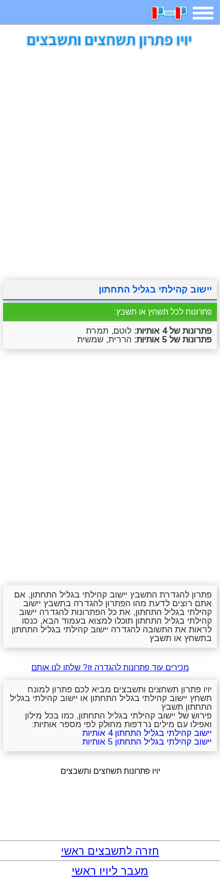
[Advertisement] (110, 161)
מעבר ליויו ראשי (110, 871)
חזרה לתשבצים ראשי (110, 851)
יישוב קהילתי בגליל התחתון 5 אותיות (147, 742)
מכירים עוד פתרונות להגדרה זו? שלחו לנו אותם (110, 667)
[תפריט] (203, 13)
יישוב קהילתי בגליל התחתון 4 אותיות (147, 733)
